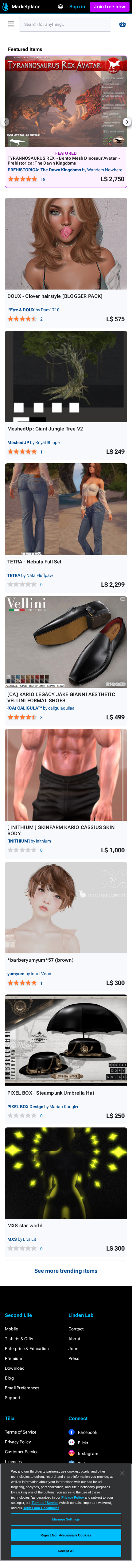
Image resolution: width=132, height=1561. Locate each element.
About (74, 1338)
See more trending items (66, 1270)
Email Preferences (22, 1387)
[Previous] (5, 122)
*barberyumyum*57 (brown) (40, 960)
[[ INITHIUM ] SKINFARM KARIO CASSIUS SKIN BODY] (66, 775)
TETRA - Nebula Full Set (34, 562)
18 (43, 179)
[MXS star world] (66, 1173)
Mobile (11, 1328)
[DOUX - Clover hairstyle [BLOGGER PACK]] (66, 244)
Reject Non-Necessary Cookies (66, 1535)
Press (73, 1358)
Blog (9, 1378)
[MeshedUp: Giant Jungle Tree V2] (66, 376)
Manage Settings (66, 1519)
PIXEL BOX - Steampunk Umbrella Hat (50, 1093)
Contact (75, 1328)
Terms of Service (20, 1432)
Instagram (87, 1453)
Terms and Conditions (41, 1508)
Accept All (65, 1551)
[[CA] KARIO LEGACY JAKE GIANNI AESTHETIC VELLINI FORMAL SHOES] (66, 642)
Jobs (73, 1348)
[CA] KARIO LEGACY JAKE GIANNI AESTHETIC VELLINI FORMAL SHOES (61, 697)
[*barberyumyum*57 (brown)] (66, 908)
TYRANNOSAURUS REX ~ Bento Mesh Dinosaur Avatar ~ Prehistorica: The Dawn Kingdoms (64, 160)
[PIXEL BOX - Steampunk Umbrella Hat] (66, 1040)
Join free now (109, 7)
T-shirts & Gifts (19, 1338)
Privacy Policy (18, 1441)
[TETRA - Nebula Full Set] (66, 509)
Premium (13, 1358)
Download (15, 1368)
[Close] (122, 1473)
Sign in (77, 7)
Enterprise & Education (27, 1348)
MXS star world (25, 1225)
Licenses (13, 1461)
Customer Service (21, 1451)
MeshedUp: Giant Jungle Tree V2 (45, 429)
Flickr (82, 1442)
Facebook (87, 1432)
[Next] (127, 122)
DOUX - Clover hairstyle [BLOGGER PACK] (55, 296)
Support (12, 1397)
